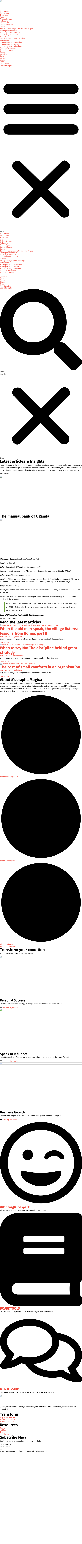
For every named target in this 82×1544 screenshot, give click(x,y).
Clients (2, 60)
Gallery (2, 56)
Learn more (4, 643)
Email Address (6, 1445)
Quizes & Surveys (6, 25)
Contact (3, 58)
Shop (2, 62)
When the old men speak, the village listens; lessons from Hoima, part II (39, 631)
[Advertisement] (41, 1484)
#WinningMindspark (15, 637)
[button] (41, 149)
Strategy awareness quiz (9, 31)
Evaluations (4, 40)
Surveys (3, 37)
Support (3, 52)
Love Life (3, 54)
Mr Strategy (4, 11)
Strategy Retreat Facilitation (11, 44)
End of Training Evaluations (11, 46)
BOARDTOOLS (10, 1308)
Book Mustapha (6, 66)
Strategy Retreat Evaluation (11, 42)
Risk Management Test (9, 35)
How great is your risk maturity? (12, 38)
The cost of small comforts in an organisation (40, 667)
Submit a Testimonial (8, 48)
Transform (4, 15)
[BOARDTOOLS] (41, 1305)
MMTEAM (3, 637)
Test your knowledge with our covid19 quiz (16, 29)
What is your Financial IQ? (10, 33)
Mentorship (4, 13)
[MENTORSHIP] (41, 1386)
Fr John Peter (5, 23)
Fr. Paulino (4, 21)
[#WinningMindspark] (41, 1204)
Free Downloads (6, 64)
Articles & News (6, 19)
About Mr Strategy (7, 50)
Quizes (2, 27)
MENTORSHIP (9, 1389)
